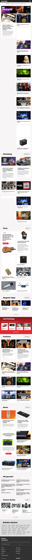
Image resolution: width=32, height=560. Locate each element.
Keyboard (18, 23)
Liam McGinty (3, 310)
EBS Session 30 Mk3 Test (20, 264)
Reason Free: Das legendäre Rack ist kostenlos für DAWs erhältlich (22, 469)
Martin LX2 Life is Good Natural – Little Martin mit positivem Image (23, 455)
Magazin (18, 78)
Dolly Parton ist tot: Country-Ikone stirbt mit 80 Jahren (23, 66)
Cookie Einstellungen (4, 555)
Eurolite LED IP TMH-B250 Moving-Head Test (23, 242)
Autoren (2, 553)
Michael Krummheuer (5, 36)
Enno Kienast (13, 311)
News (19, 64)
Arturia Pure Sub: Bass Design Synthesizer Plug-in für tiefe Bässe (8, 434)
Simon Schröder (4, 179)
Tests (19, 147)
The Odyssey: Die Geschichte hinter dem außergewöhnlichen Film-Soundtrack (15, 309)
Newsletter (6, 544)
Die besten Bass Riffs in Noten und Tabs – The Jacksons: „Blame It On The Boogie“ (23, 192)
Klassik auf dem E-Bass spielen (22, 221)
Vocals (17, 64)
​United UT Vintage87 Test (6, 290)
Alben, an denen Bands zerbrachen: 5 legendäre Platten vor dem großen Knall (23, 93)
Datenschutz (3, 551)
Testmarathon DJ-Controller (21, 276)
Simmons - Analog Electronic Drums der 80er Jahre (23, 25)
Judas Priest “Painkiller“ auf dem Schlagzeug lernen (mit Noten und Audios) (8, 170)
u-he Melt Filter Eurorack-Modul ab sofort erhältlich (8, 421)
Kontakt (2, 547)
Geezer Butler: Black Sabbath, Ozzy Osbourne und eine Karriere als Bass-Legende (22, 51)
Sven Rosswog (4, 428)
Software (10, 327)
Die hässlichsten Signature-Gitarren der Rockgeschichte (5, 308)
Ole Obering (19, 252)
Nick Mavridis (18, 401)
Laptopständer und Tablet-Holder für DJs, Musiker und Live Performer (15, 511)
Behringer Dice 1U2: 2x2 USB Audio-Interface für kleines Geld (7, 469)
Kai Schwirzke (24, 513)
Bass (17, 49)
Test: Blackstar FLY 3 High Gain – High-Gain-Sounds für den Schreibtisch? (23, 148)
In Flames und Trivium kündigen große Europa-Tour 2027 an (25, 308)
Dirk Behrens (19, 176)
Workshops (19, 120)
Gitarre (3, 23)
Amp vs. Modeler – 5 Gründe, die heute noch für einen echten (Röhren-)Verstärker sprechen (8, 27)
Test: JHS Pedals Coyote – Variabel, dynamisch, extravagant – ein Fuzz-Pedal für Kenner (8, 277)
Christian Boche (19, 208)
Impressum (3, 549)
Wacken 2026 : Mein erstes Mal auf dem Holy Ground (23, 79)
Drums (17, 327)
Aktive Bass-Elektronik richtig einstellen (8, 191)
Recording (18, 106)
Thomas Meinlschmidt (4, 192)
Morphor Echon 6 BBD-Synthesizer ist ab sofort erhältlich (23, 421)
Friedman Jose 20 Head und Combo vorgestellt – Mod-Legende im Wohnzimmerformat (22, 441)
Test (19, 327)
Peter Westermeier (4, 511)
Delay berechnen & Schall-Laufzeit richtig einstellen (23, 122)
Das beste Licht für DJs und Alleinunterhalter (6, 400)
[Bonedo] (5, 1)
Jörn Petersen (3, 401)
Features (6, 23)
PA (17, 120)
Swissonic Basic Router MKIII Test (22, 290)
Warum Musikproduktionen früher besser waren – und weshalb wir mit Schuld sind (23, 108)
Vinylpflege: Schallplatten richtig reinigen (23, 169)
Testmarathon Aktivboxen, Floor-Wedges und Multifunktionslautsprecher (26, 511)
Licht (1, 488)
